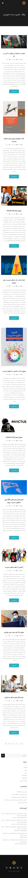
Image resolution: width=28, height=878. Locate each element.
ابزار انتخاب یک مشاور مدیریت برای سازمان (14, 281)
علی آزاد (9, 871)
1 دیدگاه (7, 214)
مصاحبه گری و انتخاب (22, 802)
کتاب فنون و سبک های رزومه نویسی (19, 797)
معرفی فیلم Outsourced (14, 210)
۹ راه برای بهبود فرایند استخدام (19, 817)
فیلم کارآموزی (23, 837)
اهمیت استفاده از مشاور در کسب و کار (14, 54)
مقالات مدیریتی (23, 781)
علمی (26, 773)
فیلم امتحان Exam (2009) (20, 844)
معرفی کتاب (24, 778)
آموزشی (25, 767)
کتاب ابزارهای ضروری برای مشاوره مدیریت (14, 140)
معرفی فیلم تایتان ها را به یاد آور (19, 824)
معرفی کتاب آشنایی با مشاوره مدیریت (14, 371)
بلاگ (23, 14)
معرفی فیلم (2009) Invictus (14, 437)
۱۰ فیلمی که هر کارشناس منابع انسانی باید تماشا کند (15, 800)
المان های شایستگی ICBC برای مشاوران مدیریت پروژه (14, 501)
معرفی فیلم (24, 775)
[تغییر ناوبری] (2, 2)
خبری (26, 770)
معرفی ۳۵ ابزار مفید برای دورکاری (14, 632)
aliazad (19, 59)
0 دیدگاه (7, 59)
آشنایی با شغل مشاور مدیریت (14, 567)
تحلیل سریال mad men (22, 792)
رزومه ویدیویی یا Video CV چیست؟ (19, 794)
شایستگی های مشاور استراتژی (14, 697)
